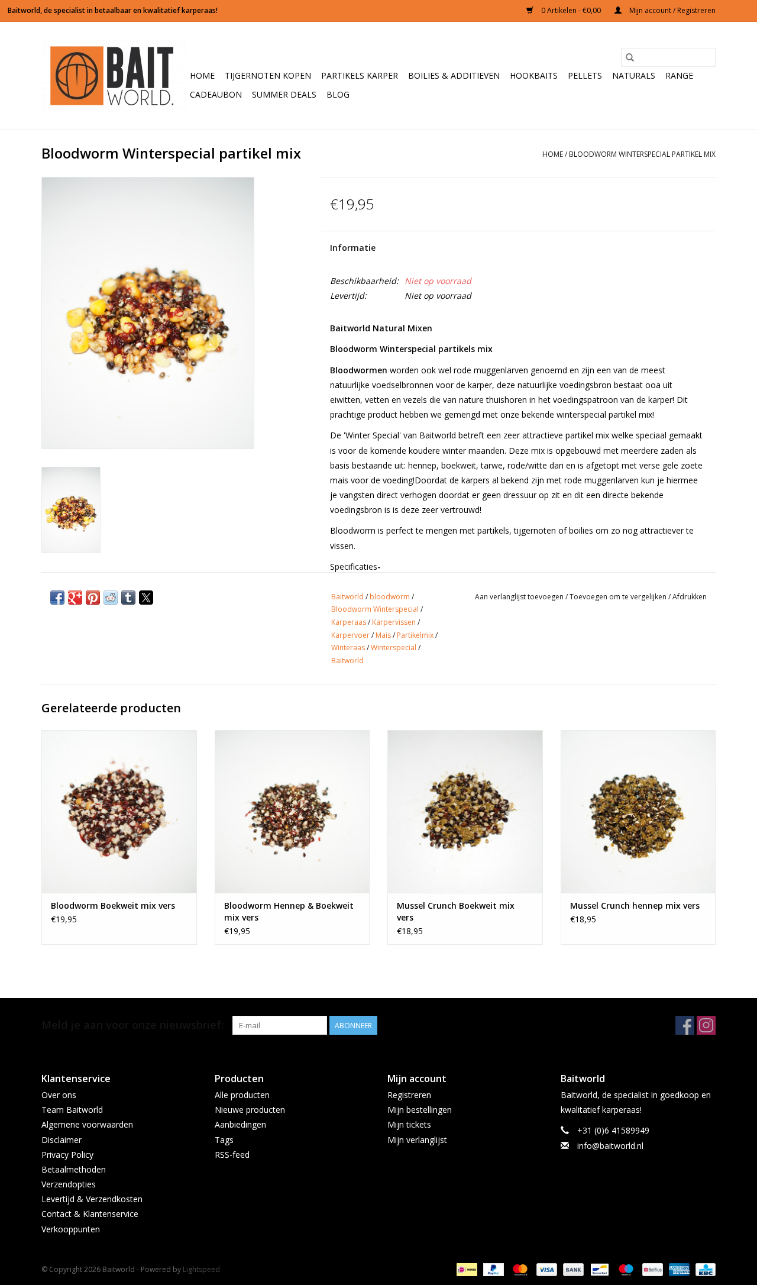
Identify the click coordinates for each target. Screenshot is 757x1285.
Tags (224, 1139)
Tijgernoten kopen (268, 75)
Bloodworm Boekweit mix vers (113, 905)
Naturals (633, 75)
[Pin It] (93, 597)
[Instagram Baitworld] (706, 1025)
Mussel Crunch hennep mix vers (635, 905)
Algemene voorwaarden (87, 1124)
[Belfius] (651, 1269)
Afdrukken (689, 597)
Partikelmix (415, 635)
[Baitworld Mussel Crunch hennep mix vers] (638, 811)
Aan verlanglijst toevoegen (520, 597)
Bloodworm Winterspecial (375, 609)
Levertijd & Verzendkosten (92, 1199)
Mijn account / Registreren (671, 10)
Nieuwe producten (250, 1109)
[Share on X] (146, 597)
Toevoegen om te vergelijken (619, 597)
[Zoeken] (630, 57)
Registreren (409, 1094)
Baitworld (347, 597)
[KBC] (703, 1269)
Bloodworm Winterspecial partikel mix (642, 154)
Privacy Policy (67, 1154)
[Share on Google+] (75, 597)
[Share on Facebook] (57, 597)
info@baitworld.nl (610, 1145)
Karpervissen (394, 622)
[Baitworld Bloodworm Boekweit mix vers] (119, 811)
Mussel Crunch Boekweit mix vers (456, 911)
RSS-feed (232, 1154)
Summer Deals (284, 94)
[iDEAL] (465, 1269)
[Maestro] (625, 1269)
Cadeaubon (216, 94)
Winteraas (348, 647)
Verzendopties (68, 1184)
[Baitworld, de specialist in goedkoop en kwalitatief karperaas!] (113, 76)
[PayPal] (492, 1269)
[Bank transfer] (572, 1269)
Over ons (58, 1094)
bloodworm (390, 597)
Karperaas (348, 622)
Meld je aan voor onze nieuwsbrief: (132, 1025)
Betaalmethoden (73, 1169)
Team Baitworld (72, 1109)
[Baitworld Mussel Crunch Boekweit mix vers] (465, 811)
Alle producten (242, 1094)
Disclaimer (61, 1139)
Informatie (353, 247)
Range (679, 75)
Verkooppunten (70, 1229)
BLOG (338, 94)
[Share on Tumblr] (128, 597)
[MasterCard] (519, 1269)
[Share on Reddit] (110, 597)
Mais (383, 635)
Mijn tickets (409, 1124)
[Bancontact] (598, 1269)
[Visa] (545, 1269)
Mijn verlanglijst (417, 1139)
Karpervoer (350, 635)
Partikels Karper (359, 75)
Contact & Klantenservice (89, 1213)
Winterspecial (393, 647)
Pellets (585, 75)
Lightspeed (201, 1269)
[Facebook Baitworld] (684, 1025)
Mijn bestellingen (419, 1109)
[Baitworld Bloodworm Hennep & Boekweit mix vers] (292, 811)
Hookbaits (534, 75)
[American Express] (678, 1269)
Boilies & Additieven (454, 75)
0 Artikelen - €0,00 (571, 10)
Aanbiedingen (240, 1124)
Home (202, 75)
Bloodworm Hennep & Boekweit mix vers (289, 911)
